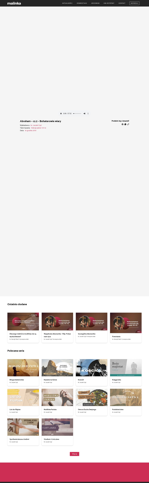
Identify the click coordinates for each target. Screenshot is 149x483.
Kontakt (122, 3)
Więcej (74, 454)
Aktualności (67, 3)
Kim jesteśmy (109, 3)
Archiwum (95, 3)
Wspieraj (134, 3)
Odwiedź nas (82, 3)
